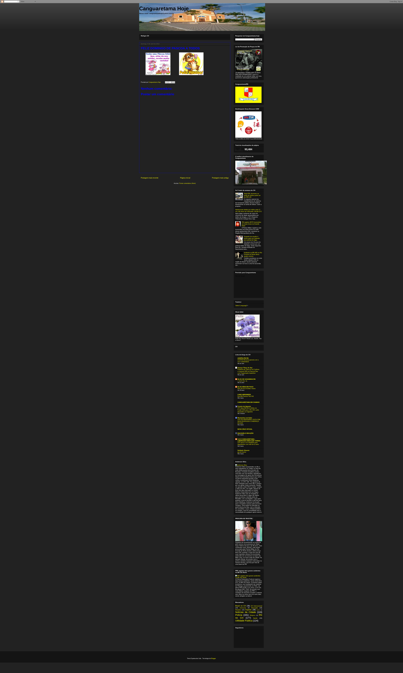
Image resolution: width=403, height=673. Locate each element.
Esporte (248, 610)
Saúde (255, 618)
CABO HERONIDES (244, 394)
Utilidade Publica (243, 620)
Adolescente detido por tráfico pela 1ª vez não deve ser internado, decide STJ (248, 210)
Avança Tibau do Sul (244, 368)
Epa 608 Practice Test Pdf (245, 396)
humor (258, 610)
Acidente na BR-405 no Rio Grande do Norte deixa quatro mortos (253, 254)
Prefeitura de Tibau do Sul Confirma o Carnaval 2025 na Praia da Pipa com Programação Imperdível (248, 371)
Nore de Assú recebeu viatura (246, 388)
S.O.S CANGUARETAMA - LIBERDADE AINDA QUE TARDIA (248, 440)
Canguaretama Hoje (164, 8)
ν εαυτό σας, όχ (242, 381)
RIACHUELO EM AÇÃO (245, 433)
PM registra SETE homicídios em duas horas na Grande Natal (251, 224)
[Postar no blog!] (168, 82)
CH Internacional (256, 606)
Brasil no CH (240, 606)
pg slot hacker (241, 452)
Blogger (213, 658)
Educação (254, 608)
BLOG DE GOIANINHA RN (246, 379)
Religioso (252, 615)
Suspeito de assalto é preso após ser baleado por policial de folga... (252, 238)
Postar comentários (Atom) (187, 183)
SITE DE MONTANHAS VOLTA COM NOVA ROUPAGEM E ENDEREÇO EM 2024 (248, 421)
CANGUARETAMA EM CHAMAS (248, 402)
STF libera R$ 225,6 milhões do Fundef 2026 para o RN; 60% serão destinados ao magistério (248, 410)
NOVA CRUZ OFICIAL (244, 429)
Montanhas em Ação (244, 418)
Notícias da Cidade (245, 612)
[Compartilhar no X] (170, 82)
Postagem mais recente (149, 178)
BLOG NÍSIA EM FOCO (245, 387)
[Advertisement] (184, 158)
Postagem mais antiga (220, 178)
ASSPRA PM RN (243, 358)
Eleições (238, 610)
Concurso (243, 608)
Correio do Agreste (244, 406)
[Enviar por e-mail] (166, 82)
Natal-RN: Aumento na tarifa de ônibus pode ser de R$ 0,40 (252, 195)
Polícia (238, 615)
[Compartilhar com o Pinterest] (174, 82)
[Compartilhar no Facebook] (172, 82)
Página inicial (185, 178)
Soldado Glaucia (243, 450)
